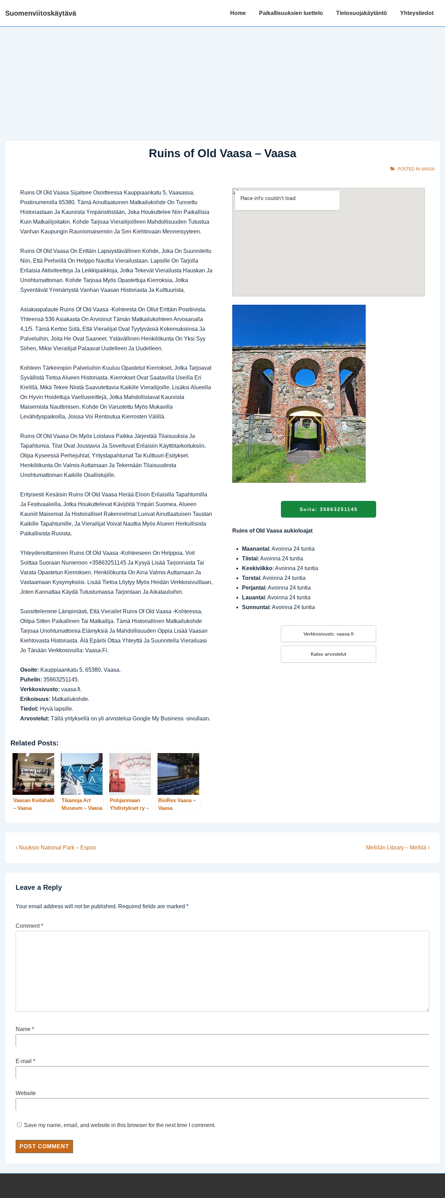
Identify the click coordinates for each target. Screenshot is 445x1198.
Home (238, 13)
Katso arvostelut (328, 654)
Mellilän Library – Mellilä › (397, 847)
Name (23, 1029)
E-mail (24, 1061)
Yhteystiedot (417, 13)
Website (26, 1093)
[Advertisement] (222, 79)
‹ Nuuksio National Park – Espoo (56, 847)
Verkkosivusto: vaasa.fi (329, 634)
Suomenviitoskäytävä (40, 13)
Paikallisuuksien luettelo (291, 13)
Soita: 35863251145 (329, 509)
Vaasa (428, 169)
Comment (29, 926)
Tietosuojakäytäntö (361, 13)
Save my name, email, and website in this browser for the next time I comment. (120, 1125)
